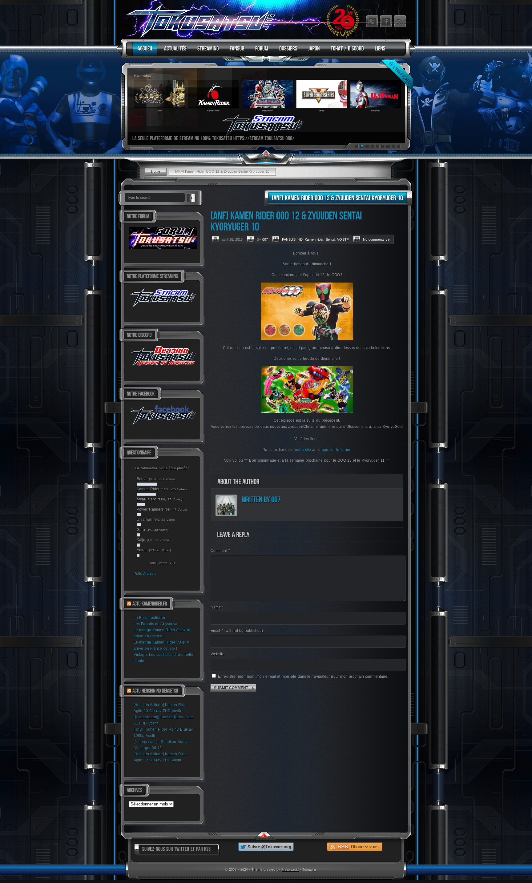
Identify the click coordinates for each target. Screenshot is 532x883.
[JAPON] (312, 51)
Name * (217, 607)
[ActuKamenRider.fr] (149, 604)
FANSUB (289, 239)
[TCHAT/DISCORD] (345, 51)
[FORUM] (260, 51)
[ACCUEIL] (143, 51)
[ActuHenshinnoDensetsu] (155, 691)
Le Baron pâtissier (149, 618)
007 (265, 239)
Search (191, 197)
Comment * (220, 550)
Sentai (330, 239)
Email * (237, 630)
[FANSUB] (236, 51)
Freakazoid (290, 869)
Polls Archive (145, 574)
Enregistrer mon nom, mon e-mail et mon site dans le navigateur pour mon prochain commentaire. (303, 676)
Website (217, 654)
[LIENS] (379, 51)
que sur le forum (336, 450)
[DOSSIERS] (286, 51)
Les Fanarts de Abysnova (155, 624)
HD (300, 239)
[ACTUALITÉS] (174, 51)
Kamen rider (314, 239)
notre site (303, 450)
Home (155, 171)
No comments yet (377, 239)
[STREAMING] (206, 51)
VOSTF (343, 239)
